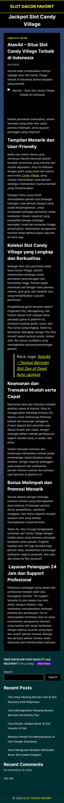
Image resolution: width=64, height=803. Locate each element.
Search (8, 671)
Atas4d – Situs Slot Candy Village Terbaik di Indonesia (30, 51)
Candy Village (30, 175)
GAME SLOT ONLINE (17, 38)
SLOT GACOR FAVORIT (37, 798)
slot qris (9, 778)
